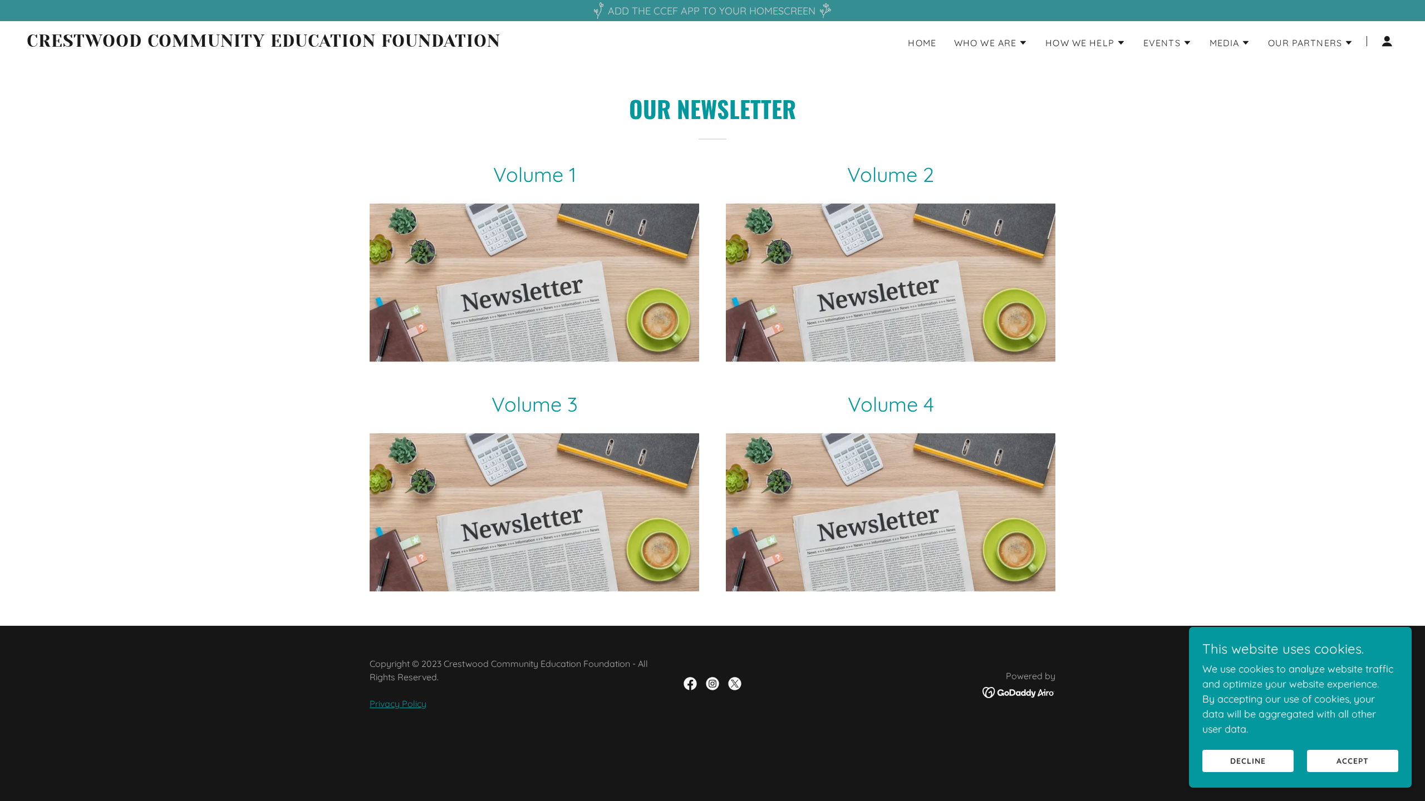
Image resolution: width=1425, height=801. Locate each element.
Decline (1248, 761)
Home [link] (922, 42)
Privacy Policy (398, 703)
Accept (1352, 761)
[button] (991, 43)
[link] (267, 43)
